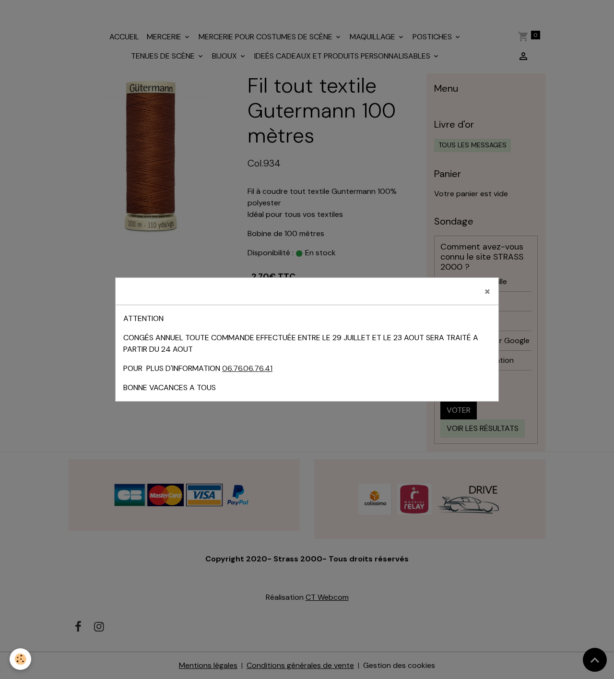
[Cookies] (20, 659)
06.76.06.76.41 (247, 368)
